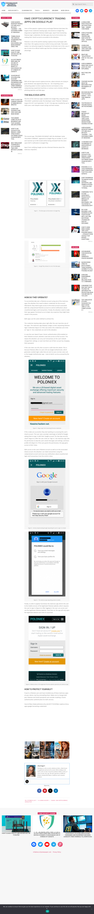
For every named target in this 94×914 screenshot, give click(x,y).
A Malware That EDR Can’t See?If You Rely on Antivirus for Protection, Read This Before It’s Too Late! (87, 291)
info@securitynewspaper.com (42, 852)
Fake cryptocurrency (61, 800)
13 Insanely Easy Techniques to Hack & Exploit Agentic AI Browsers (87, 145)
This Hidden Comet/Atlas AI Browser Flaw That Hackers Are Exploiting (16, 121)
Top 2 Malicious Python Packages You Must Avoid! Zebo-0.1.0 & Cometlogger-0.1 (87, 305)
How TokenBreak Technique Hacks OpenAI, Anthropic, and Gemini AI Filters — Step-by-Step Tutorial (87, 183)
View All (20, 89)
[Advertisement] (47, 67)
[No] (92, 909)
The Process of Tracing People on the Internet (87, 104)
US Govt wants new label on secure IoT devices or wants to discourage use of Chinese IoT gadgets (47, 835)
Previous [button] (23, 750)
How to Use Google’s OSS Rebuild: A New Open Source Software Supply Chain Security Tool (16, 134)
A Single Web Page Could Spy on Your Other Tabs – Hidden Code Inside (87, 25)
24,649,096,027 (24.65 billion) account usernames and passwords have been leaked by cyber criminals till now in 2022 (78, 835)
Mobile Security (44, 800)
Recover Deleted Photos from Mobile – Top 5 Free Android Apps (87, 95)
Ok (47, 911)
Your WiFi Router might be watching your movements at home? (87, 85)
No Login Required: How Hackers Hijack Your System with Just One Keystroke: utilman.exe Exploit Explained (87, 216)
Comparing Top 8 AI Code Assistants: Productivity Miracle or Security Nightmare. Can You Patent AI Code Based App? (87, 198)
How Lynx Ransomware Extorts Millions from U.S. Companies (86, 278)
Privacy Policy (57, 852)
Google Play (28, 802)
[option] (32, 750)
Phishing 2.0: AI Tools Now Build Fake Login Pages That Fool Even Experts (87, 170)
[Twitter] (27, 781)
